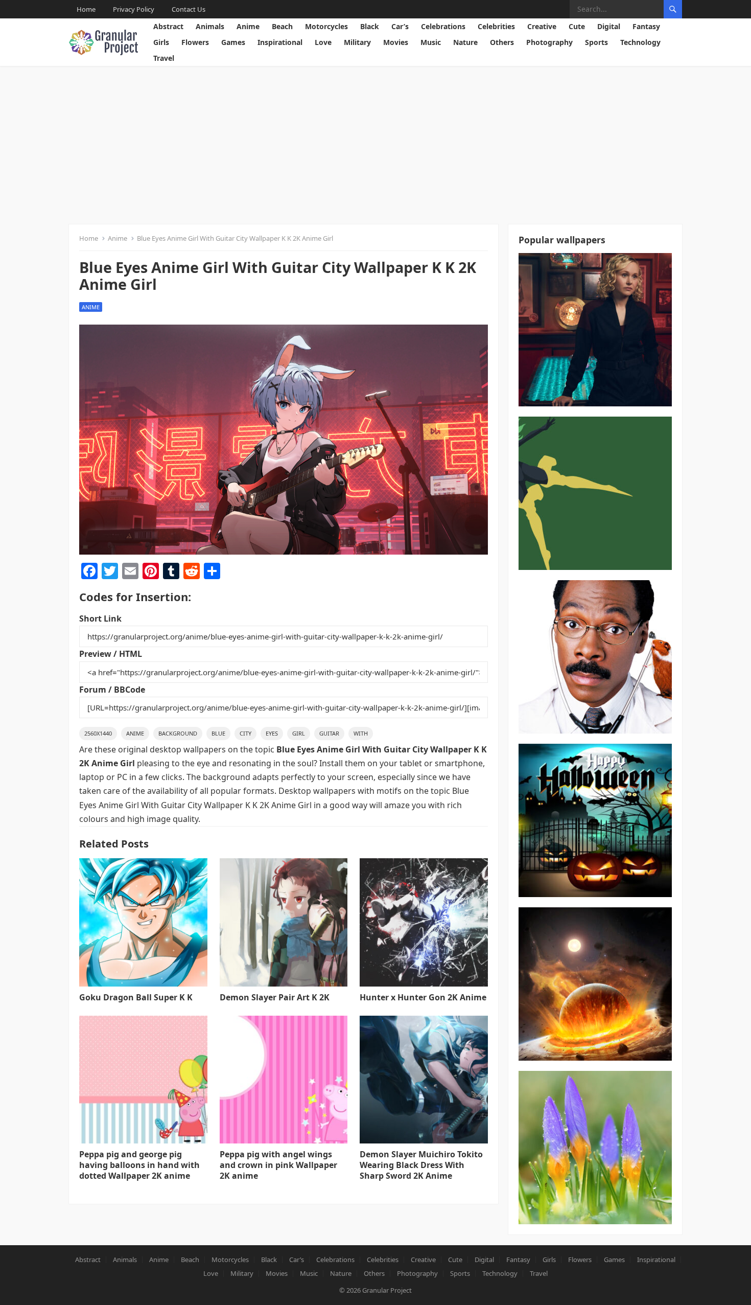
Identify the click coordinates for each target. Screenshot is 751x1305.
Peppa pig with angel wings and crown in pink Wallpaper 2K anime (278, 1165)
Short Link (100, 618)
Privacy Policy (133, 9)
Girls (161, 42)
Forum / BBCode (112, 689)
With (361, 733)
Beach (282, 26)
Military (357, 42)
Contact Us (188, 9)
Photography (549, 42)
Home (86, 9)
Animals (210, 26)
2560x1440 (98, 733)
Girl (298, 733)
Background (177, 733)
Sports (596, 42)
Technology (640, 42)
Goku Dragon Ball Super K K (136, 997)
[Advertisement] (375, 142)
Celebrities (496, 26)
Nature (465, 42)
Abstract (168, 26)
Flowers (195, 42)
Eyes (272, 733)
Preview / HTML (110, 653)
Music (430, 42)
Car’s (400, 26)
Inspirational (279, 42)
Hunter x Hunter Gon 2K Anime (423, 997)
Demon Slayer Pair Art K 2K (275, 997)
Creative (541, 26)
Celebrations (443, 26)
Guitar (329, 733)
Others (502, 42)
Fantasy (646, 26)
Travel (163, 58)
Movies (395, 42)
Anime (248, 26)
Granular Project (387, 1290)
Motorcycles (326, 26)
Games (233, 42)
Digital (608, 26)
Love (323, 42)
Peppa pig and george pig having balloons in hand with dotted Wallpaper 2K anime (139, 1165)
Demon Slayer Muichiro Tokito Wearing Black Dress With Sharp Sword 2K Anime (421, 1165)
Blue (218, 733)
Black (369, 26)
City (245, 733)
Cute (577, 26)
